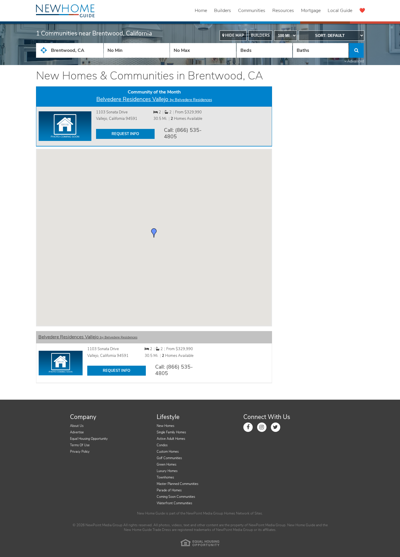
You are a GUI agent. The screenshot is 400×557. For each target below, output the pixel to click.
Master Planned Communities (177, 484)
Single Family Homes (171, 432)
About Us (76, 426)
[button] (154, 233)
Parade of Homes (169, 490)
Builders (222, 10)
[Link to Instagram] (261, 427)
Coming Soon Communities (176, 497)
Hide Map (234, 35)
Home (201, 10)
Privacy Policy (80, 451)
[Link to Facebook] (248, 427)
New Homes (165, 426)
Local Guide (340, 10)
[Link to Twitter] (275, 427)
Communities (251, 10)
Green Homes (166, 464)
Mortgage (311, 10)
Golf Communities (169, 458)
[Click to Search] (356, 50)
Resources (283, 10)
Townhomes (165, 477)
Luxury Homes (167, 471)
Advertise (77, 432)
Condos (162, 445)
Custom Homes (168, 451)
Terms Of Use (80, 445)
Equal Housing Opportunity (89, 439)
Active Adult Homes (171, 439)
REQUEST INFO (125, 134)
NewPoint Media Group (204, 513)
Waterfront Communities (174, 503)
